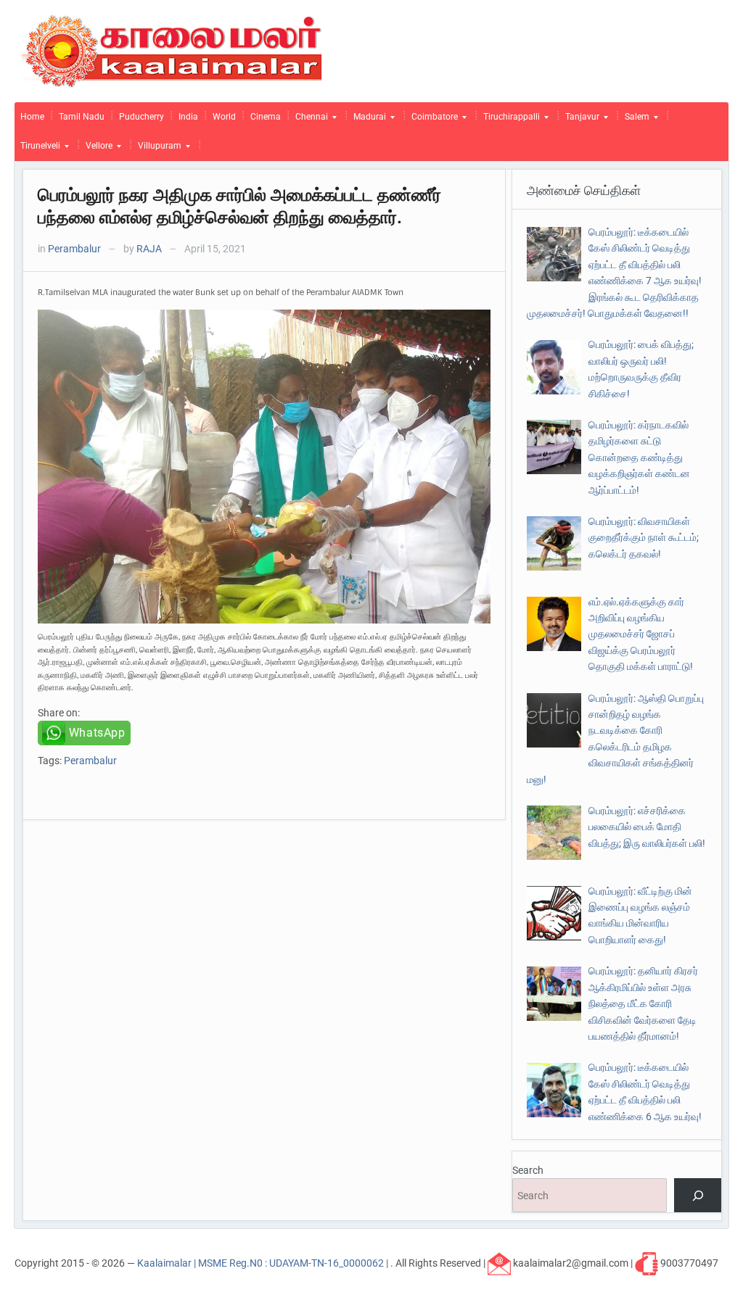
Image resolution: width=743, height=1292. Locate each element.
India (188, 117)
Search (527, 1170)
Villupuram (156, 149)
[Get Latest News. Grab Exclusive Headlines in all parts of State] (172, 50)
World (224, 117)
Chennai (309, 120)
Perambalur (74, 248)
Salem (634, 120)
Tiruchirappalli (508, 120)
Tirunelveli (37, 149)
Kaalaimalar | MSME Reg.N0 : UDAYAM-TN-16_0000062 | (263, 1263)
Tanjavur (579, 120)
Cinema (265, 117)
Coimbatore (432, 120)
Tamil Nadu (81, 117)
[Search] (697, 1195)
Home (32, 117)
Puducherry (141, 117)
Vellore (96, 149)
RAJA (149, 248)
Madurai (367, 120)
